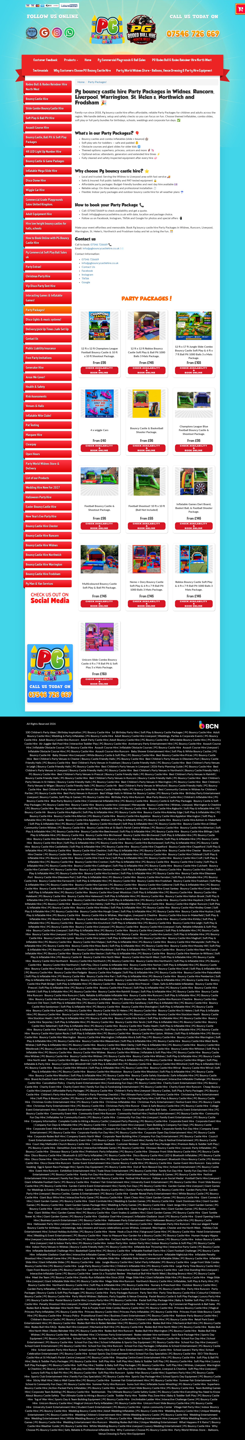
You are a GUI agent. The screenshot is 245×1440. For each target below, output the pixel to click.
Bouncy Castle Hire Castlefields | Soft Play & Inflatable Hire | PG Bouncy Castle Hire (80, 846)
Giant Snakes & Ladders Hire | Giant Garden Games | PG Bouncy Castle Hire (155, 1212)
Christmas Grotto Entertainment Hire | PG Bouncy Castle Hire (68, 1102)
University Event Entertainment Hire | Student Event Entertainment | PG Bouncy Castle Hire (86, 1407)
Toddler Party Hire (126, 1395)
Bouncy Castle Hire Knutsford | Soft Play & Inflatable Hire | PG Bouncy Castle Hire (123, 923)
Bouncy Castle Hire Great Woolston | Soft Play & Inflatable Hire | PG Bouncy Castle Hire (140, 892)
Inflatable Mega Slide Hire (41, 171)
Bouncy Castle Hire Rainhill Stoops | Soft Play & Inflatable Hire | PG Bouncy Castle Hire (149, 991)
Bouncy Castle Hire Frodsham (43, 574)
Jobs (97, 1262)
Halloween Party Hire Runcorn (172, 1224)
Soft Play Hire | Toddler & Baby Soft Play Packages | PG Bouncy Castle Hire (120, 1365)
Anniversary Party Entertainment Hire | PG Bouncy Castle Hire (164, 743)
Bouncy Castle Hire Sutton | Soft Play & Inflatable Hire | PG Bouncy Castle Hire (161, 1018)
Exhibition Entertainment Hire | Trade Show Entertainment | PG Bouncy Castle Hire (108, 1170)
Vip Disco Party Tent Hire (41, 286)
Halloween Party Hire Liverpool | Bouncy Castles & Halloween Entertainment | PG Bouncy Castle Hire (93, 1224)
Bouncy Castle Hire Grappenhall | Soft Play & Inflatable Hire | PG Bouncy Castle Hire (89, 888)
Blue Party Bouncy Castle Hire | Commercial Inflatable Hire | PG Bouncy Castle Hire (99, 801)
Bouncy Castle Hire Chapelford (149, 846)
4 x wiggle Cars (99, 430)
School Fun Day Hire (85, 1338)
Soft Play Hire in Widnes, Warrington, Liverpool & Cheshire (151, 1369)
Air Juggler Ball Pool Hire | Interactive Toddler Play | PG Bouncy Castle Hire (83, 743)
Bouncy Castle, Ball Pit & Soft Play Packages (46, 139)
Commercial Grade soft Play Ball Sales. (145, 1109)
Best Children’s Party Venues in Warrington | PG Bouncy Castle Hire (160, 782)
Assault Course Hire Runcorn (112, 751)
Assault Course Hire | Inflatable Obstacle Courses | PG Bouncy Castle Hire (138, 747)
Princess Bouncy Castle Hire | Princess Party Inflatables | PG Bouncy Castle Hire (131, 1312)
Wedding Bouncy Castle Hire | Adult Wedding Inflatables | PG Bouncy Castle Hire (115, 1411)
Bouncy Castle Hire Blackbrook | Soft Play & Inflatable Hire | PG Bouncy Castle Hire (82, 839)
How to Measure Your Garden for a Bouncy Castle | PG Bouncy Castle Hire (146, 1235)
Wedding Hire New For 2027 (43, 487)
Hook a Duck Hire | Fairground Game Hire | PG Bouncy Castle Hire (156, 1231)
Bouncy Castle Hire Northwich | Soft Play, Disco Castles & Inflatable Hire (85, 965)
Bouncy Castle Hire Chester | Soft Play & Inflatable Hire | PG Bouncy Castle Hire (119, 854)
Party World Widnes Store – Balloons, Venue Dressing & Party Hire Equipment (164, 70)
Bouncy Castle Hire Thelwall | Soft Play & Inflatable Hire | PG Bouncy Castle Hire (81, 1029)
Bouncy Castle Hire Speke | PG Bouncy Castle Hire (62, 1010)
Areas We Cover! (35, 377)
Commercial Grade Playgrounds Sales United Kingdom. (44, 202)
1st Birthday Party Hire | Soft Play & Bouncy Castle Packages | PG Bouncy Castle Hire (162, 732)
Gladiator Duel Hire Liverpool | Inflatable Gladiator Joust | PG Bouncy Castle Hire (145, 1216)
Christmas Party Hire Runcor (123, 1106)
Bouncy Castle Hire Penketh (97, 980)
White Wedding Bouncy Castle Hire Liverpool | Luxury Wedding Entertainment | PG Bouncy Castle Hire (150, 1426)
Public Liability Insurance (41, 348)
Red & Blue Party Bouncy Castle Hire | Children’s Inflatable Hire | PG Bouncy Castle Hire (141, 1319)
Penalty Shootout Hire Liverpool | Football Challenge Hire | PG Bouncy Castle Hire (87, 1304)
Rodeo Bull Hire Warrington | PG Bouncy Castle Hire (165, 1331)
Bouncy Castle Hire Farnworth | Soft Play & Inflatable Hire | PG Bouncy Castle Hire (87, 881)
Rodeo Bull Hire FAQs (44, 1327)
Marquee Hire (34, 435)
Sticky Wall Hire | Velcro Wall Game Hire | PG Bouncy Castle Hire (71, 1380)
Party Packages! (35, 310)
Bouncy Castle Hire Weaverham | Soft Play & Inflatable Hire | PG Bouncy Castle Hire (131, 1041)
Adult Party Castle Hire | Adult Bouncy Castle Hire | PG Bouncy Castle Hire (124, 740)
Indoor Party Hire (117, 1243)
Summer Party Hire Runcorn (108, 1384)
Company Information (44, 1121)
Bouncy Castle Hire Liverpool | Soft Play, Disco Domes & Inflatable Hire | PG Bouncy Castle (85, 934)
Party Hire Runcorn (198, 1289)
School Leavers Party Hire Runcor (57, 1350)
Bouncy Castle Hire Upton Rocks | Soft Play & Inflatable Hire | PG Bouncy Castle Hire (80, 1033)
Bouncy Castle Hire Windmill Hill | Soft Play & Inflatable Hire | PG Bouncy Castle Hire (101, 1064)
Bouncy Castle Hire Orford (47, 968)
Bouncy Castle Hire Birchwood (104, 835)
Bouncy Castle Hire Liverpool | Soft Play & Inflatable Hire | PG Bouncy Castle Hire (80, 930)
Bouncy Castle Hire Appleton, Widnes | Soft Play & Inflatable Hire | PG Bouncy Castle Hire (118, 820)
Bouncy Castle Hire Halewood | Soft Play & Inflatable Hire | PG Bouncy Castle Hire (116, 896)
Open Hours (33, 454)
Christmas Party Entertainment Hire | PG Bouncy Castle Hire (68, 1106)
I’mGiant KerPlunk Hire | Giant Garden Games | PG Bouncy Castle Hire (152, 1239)
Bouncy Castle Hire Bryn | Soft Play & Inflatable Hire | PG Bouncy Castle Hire (78, 843)
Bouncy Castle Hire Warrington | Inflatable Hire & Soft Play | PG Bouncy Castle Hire (126, 1037)
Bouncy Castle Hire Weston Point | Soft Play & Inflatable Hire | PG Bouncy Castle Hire (119, 1049)
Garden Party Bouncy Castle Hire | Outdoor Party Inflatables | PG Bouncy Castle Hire (134, 1190)
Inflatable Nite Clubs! (38, 415)
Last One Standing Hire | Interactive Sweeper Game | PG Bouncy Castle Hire (132, 1270)
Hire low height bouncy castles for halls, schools (46, 225)
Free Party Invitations (39, 358)
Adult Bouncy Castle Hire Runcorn (59, 740)
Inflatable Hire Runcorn (149, 1254)
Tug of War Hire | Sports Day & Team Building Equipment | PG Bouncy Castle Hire (81, 1399)
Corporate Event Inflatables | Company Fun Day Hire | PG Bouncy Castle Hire (115, 1128)
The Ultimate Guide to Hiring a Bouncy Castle (87, 1395)
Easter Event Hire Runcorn (189, 1163)
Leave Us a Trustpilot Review (108, 1273)
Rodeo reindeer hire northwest (152, 1334)
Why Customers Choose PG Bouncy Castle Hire (82, 70)
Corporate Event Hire (181, 1121)
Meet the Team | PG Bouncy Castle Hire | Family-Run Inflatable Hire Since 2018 (78, 1277)
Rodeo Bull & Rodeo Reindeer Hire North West (46, 86)
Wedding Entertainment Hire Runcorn (85, 1422)
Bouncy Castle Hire (37, 99)
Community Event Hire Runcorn (97, 1113)
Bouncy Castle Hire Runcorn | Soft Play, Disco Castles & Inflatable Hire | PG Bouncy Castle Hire (90, 999)
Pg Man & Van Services (39, 583)
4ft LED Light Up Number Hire (43, 151)
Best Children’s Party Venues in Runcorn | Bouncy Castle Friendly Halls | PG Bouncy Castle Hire (144, 778)
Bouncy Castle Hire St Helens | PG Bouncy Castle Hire (124, 1010)
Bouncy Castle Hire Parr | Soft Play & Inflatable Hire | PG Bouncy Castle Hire (131, 976)
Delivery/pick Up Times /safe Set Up (47, 329)
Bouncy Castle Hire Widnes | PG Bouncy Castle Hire (100, 1056)
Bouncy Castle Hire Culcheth (191, 865)
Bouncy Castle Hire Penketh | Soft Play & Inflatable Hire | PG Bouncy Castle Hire (162, 980)
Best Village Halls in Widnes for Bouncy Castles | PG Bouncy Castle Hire (142, 793)
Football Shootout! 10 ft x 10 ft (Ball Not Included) (146, 508)
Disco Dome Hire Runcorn (55, 1163)
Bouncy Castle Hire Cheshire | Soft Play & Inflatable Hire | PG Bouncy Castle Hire (119, 850)
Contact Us (32, 338)
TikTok (85, 278)
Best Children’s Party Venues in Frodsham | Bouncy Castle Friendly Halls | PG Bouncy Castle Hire (128, 762)
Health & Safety (35, 386)
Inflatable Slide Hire (108, 1258)
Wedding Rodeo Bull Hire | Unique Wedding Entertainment (143, 1422)
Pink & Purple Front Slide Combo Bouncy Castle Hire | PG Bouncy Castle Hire (127, 1308)
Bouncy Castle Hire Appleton (134, 816)
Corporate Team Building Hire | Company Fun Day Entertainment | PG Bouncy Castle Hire (155, 1136)
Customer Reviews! (127, 1144)
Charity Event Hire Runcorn (185, 1087)
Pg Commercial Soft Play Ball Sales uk (46, 254)
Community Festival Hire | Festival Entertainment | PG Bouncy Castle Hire (161, 1113)
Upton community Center (157, 1407)
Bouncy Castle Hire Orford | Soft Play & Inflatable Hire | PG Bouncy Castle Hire (110, 968)
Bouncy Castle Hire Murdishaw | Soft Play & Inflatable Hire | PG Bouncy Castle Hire (125, 949)
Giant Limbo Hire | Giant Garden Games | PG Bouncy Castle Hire (91, 1209)
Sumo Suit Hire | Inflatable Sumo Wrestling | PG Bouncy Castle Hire (166, 1384)
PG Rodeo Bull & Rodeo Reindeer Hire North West (182, 60)
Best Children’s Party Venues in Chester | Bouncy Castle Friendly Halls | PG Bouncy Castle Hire (89, 759)
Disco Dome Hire (36, 180)
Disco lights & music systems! (43, 319)
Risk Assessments (36, 396)
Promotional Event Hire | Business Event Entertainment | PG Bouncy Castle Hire (127, 1315)
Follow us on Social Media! (168, 1178)
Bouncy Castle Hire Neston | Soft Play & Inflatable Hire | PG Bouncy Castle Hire (118, 953)
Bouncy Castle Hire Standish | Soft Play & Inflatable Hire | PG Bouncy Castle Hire (109, 1014)
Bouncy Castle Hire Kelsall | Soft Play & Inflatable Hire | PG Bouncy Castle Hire (122, 919)
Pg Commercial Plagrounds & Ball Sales (122, 60)
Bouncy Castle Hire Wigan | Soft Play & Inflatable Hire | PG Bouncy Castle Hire (126, 1060)
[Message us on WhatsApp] (69, 32)
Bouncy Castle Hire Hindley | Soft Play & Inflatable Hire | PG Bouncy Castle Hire (123, 907)
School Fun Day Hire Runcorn (105, 1346)
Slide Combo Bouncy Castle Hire (45, 108)
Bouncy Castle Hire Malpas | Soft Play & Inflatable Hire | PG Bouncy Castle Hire (119, 942)
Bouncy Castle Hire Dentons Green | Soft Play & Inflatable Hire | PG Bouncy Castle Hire (130, 869)
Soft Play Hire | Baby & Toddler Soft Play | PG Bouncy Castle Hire (154, 1361)
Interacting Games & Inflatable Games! (44, 297)
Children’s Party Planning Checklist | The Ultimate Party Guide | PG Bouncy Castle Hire (128, 1094)
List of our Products (37, 478)
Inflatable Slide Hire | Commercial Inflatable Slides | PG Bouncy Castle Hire (164, 1258)
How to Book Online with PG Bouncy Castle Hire (47, 240)
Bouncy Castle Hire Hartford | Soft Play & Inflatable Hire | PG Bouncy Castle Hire (121, 900)
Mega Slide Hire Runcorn (119, 1281)
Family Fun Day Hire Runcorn (97, 1174)
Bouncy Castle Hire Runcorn (42, 535)
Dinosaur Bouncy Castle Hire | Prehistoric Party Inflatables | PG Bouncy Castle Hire (98, 1151)
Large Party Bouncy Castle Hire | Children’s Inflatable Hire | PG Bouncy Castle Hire (126, 1266)
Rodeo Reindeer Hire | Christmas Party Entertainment (101, 1334)
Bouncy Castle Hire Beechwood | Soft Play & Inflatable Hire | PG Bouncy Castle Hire (130, 831)
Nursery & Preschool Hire (166, 1285)
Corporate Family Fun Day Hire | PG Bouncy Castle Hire (110, 1132)
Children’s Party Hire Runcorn (58, 1094)
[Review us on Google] (44, 32)
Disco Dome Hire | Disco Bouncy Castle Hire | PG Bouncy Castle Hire (93, 1159)
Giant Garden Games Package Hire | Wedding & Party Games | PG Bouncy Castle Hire (115, 1205)
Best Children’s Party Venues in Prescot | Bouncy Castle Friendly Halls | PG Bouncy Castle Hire (112, 774)
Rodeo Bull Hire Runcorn (119, 1331)
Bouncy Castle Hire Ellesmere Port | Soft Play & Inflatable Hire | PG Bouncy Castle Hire (85, 877)
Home (88, 60)
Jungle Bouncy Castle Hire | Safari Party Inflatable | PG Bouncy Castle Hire (145, 1262)
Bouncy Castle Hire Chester (42, 526)
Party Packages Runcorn (124, 1292)
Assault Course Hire (37, 127)
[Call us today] (193, 34)
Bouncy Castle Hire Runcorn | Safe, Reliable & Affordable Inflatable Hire (86, 995)
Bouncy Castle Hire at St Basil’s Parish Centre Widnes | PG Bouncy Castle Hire (132, 827)
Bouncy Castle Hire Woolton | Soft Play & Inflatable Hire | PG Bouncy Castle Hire (82, 1075)
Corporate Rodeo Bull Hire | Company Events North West (67, 1136)
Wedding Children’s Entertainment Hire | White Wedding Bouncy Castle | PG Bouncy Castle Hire (131, 1414)
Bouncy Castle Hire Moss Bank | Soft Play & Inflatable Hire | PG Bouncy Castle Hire (120, 946)
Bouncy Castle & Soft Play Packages (171, 801)
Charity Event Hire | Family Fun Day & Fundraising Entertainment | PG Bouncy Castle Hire (115, 1087)
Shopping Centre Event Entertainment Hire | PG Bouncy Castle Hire (155, 1357)
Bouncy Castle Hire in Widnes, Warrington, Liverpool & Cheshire (119, 915)
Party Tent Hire (149, 1292)
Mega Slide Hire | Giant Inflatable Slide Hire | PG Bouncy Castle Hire (165, 1277)
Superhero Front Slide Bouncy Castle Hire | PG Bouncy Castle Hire (155, 1388)
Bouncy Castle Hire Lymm (59, 938)
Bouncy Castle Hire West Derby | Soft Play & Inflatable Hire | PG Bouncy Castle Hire (146, 1045)
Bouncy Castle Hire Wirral (165, 1068)
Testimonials (40, 70)
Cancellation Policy (53, 1083)
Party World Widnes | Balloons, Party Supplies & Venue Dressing (109, 1296)
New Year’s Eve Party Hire (41, 516)
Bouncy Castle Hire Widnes (42, 545)
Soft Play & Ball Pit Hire (40, 118)
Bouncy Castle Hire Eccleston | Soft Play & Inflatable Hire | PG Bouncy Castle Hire (132, 873)
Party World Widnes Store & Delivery (42, 466)
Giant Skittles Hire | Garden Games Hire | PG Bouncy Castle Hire (72, 1212)
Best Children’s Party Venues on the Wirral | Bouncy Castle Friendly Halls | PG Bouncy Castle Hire (100, 789)
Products (70, 60)
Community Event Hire (63, 1113)
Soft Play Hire (107, 1361)
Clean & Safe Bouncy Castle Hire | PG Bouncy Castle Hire (174, 1106)
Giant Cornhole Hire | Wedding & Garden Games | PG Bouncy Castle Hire (131, 1201)
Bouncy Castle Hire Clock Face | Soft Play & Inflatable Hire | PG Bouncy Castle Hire (123, 858)
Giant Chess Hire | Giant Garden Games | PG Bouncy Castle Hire (161, 1197)
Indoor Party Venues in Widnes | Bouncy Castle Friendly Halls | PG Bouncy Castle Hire (82, 1247)
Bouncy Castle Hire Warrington (44, 564)
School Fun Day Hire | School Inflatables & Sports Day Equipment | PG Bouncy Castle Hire (127, 1342)
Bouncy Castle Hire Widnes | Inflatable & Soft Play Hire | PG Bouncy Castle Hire (153, 1052)
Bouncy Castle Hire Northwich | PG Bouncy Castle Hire (102, 961)
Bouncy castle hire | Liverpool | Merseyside (120, 805)
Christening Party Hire (113, 1098)
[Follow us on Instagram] (57, 32)
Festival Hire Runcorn (138, 1178)
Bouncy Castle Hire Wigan (63, 1060)
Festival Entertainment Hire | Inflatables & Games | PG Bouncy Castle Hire (159, 1174)
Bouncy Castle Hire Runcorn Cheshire (170, 999)
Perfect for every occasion (152, 1304)
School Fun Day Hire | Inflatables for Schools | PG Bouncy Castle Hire (139, 1338)
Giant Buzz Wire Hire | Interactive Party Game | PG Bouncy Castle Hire (81, 1197)
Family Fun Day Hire (170, 1170)
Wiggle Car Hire (35, 190)
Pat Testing (32, 425)
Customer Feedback (45, 60)
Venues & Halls (35, 406)
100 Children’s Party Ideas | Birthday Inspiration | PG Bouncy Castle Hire (68, 732)
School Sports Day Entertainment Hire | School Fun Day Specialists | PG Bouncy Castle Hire (142, 1353)
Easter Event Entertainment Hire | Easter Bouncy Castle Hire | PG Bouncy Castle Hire (122, 1163)
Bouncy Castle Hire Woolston (104, 1071)
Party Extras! (33, 267)
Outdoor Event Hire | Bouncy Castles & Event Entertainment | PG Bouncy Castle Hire (136, 1289)
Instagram (87, 274)
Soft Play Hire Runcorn (111, 1372)
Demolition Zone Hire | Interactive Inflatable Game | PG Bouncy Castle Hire (100, 1148)
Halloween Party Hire (39, 497)
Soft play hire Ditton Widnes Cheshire (93, 1369)
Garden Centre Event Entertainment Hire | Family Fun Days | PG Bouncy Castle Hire (117, 1186)
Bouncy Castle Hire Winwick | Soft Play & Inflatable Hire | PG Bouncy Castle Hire (101, 1068)
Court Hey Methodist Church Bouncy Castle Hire (61, 1144)
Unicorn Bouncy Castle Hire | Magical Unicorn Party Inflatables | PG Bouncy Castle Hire (90, 1403)
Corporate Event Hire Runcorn (51, 1128)
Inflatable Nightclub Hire (179, 1254)
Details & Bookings (99, 370)
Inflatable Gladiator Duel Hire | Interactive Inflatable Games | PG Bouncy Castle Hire (85, 1254)
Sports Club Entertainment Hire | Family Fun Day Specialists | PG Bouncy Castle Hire (80, 1376)
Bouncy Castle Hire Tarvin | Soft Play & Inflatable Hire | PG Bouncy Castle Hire (160, 1022)
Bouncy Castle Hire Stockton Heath (179, 1014)
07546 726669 (99, 244)
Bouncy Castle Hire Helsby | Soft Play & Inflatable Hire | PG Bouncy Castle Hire (118, 904)
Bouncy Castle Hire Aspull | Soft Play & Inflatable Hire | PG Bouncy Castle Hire (136, 824)
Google (86, 282)
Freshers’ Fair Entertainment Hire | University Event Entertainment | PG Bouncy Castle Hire (143, 1182)
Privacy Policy (71, 1315)
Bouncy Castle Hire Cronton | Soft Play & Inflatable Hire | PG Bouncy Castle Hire (122, 862)
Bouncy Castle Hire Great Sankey (159, 888)
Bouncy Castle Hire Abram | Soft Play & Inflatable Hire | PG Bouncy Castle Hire (101, 808)
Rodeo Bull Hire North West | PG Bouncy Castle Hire (175, 1327)
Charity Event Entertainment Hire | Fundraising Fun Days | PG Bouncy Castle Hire (114, 1083)
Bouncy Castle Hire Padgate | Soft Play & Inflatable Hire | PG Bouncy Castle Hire (135, 972)
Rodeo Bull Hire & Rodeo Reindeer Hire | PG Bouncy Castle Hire (114, 1323)
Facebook (87, 271)
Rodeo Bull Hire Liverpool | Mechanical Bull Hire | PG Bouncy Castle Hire (100, 1327)
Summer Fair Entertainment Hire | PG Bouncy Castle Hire (144, 1380)
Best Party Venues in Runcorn (81, 793)
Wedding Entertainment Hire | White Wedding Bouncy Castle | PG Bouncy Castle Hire (81, 1418)
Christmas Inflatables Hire (121, 1102)
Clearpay (31, 444)
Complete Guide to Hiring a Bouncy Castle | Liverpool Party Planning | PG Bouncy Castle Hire (112, 1121)
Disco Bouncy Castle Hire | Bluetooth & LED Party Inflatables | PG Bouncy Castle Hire (81, 1155)
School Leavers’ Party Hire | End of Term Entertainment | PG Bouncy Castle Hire (125, 1350)
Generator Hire (35, 367)
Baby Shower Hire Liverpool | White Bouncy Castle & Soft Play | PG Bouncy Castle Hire (103, 755)
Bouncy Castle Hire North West (102, 957)
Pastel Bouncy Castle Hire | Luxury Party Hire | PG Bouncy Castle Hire (96, 1300)
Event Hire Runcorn (47, 1170)
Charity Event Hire (50, 1087)
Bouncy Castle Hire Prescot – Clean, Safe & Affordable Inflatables (155, 984)
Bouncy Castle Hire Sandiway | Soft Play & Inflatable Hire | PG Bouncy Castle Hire (159, 1003)
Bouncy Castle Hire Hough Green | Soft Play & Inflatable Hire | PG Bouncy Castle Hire (130, 911)
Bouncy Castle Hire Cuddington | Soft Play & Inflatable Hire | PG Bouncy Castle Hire (123, 865)
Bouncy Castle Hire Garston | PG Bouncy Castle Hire (105, 884)
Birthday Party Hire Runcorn (128, 797)
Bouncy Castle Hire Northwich (43, 555)
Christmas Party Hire (38, 276)
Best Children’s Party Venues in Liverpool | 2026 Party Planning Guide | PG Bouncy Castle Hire (156, 766)
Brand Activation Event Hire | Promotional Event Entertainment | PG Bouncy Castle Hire (82, 1079)
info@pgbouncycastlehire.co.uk (101, 248)
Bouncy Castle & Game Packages (45, 161)
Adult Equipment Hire (39, 214)
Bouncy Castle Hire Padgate (70, 972)
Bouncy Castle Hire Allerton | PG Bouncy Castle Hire (84, 816)
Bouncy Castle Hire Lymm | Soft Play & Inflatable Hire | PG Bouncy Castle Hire (121, 938)
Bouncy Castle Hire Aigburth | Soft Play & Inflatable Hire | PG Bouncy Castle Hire (95, 812)
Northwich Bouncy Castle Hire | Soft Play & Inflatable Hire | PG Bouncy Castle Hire (100, 1285)
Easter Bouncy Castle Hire (41, 506)
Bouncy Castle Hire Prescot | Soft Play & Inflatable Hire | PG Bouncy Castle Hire (146, 987)
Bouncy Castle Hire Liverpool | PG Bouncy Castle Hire (107, 927)
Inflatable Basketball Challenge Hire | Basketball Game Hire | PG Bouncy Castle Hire (81, 1250)
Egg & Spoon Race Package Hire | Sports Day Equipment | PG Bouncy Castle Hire (85, 1167)
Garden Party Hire (196, 1190)
